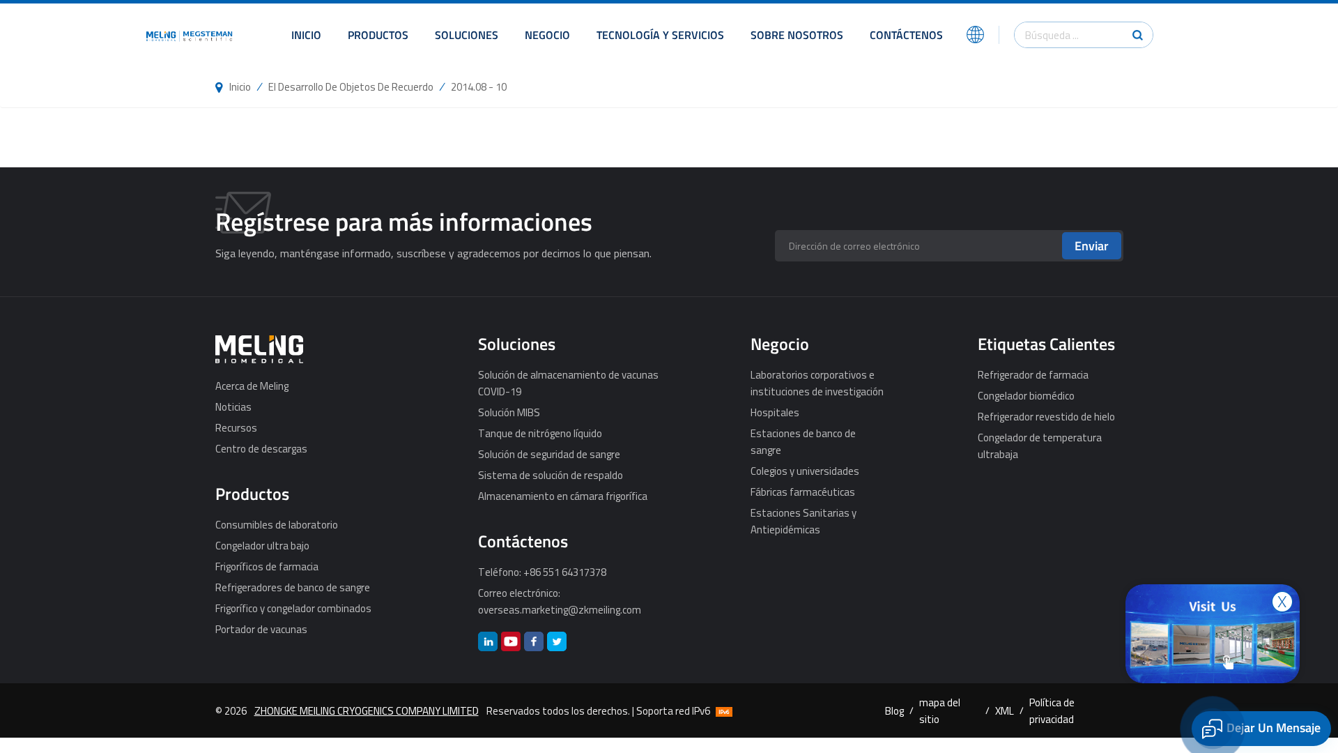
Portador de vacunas (261, 629)
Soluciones (466, 35)
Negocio (547, 35)
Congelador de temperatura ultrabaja (1040, 445)
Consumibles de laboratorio (276, 524)
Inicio (306, 35)
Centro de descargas (261, 448)
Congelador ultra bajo (262, 545)
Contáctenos (906, 35)
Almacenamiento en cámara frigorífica (562, 496)
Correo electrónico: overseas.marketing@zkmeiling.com (559, 601)
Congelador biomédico (1026, 395)
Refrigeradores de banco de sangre (292, 587)
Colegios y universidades (805, 471)
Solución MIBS (509, 412)
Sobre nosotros (797, 35)
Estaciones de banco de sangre (803, 441)
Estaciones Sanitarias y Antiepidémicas (803, 520)
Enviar (1092, 245)
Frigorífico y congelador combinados (293, 608)
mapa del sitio (939, 710)
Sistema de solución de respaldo (550, 475)
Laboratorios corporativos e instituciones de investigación (817, 382)
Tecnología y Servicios (660, 35)
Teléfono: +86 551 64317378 (542, 572)
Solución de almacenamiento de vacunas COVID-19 (568, 382)
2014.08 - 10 (479, 86)
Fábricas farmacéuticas (803, 492)
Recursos (236, 427)
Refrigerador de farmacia (1033, 374)
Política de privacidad (1052, 710)
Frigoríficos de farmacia (266, 566)
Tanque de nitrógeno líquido (540, 433)
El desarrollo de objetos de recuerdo (350, 86)
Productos (378, 35)
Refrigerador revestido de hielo (1046, 416)
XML (1004, 710)
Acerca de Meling (252, 386)
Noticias (233, 406)
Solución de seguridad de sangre (549, 454)
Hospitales (775, 412)
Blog (894, 710)
